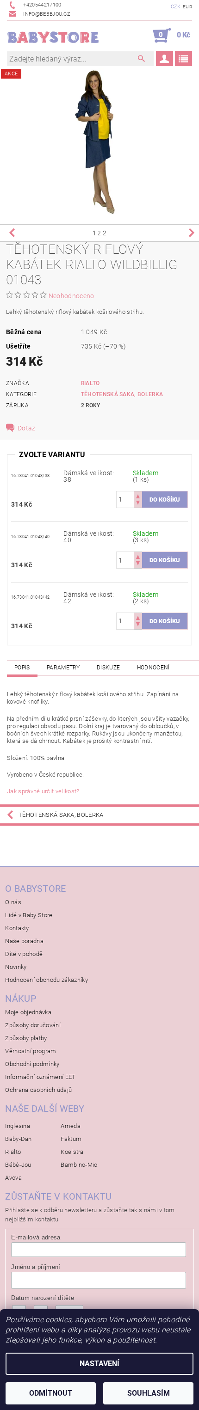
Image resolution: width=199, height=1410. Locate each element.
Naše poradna (24, 941)
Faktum (71, 1138)
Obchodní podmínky (32, 1064)
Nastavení (99, 1363)
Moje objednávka (28, 1012)
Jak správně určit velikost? (43, 791)
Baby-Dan (18, 1138)
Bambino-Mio (79, 1164)
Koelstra (72, 1151)
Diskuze (108, 667)
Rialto (90, 383)
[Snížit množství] (138, 503)
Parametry (63, 667)
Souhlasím (148, 1393)
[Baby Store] (53, 36)
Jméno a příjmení (35, 1266)
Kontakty (17, 928)
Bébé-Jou (18, 1164)
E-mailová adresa (35, 1237)
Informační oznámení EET (40, 1076)
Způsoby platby (26, 1038)
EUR (187, 6)
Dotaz (27, 428)
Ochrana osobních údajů (38, 1089)
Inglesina (17, 1125)
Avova (13, 1177)
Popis (22, 667)
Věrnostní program (30, 1051)
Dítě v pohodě (24, 953)
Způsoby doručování (33, 1025)
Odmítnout (50, 1393)
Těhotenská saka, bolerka (122, 394)
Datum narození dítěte (42, 1297)
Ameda (71, 1125)
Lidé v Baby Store (28, 915)
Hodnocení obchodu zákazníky (46, 979)
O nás (13, 902)
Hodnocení (153, 667)
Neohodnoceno (71, 296)
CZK (176, 7)
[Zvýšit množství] (138, 495)
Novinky (15, 966)
